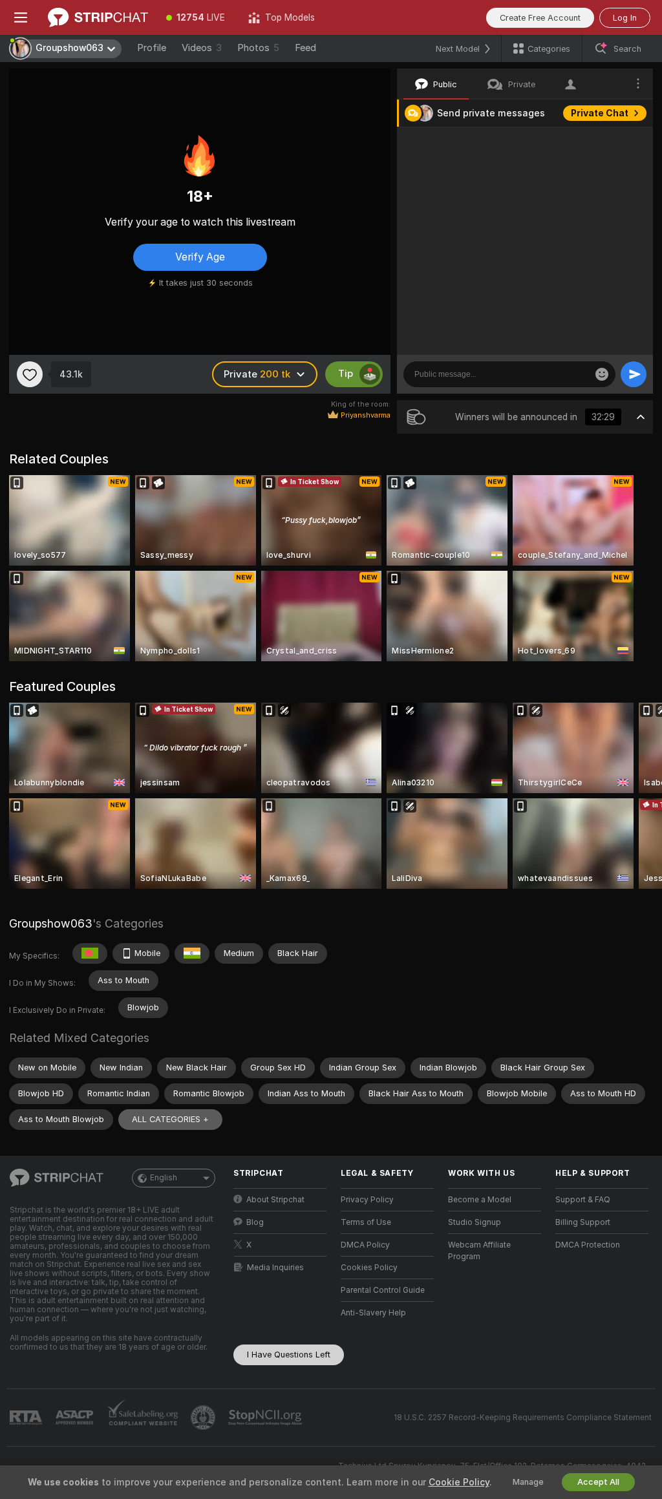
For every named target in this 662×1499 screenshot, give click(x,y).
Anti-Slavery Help (373, 1312)
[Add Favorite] (30, 374)
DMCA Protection (587, 1244)
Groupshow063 (50, 923)
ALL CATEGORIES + (170, 1119)
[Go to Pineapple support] (204, 1417)
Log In (625, 18)
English (163, 1177)
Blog (255, 1222)
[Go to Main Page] (98, 17)
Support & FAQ (582, 1199)
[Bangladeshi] (89, 953)
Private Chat (599, 113)
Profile (151, 48)
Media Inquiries (275, 1267)
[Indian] (192, 953)
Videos (202, 48)
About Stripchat (275, 1199)
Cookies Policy (369, 1267)
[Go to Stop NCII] (266, 1417)
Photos (258, 48)
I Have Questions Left (288, 1354)
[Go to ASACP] (75, 1417)
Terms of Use (366, 1222)
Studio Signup (474, 1222)
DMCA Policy (365, 1244)
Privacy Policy (367, 1199)
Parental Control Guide (383, 1290)
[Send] (633, 374)
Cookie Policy (459, 1482)
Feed (305, 48)
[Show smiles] (602, 374)
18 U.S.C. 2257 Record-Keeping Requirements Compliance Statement (523, 1417)
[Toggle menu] (20, 17)
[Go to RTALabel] (27, 1418)
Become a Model (479, 1199)
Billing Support (582, 1222)
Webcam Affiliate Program (479, 1250)
